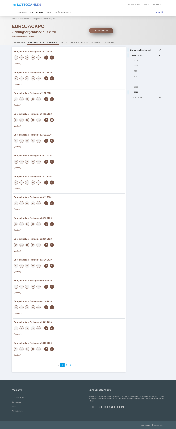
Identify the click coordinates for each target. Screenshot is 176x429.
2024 (136, 71)
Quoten (17, 63)
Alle (158, 12)
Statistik (74, 42)
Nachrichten (134, 5)
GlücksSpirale (63, 12)
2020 (136, 92)
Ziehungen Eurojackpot (140, 50)
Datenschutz (157, 425)
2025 (136, 66)
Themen (146, 5)
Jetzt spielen (101, 30)
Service (157, 5)
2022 (136, 81)
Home (14, 18)
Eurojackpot (37, 12)
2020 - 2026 (137, 55)
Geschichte (96, 42)
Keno (49, 12)
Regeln (84, 42)
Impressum (145, 425)
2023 (136, 76)
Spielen (63, 42)
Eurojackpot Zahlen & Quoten (42, 42)
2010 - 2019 (137, 97)
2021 (136, 87)
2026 (136, 60)
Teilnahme (109, 42)
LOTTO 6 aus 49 (19, 12)
